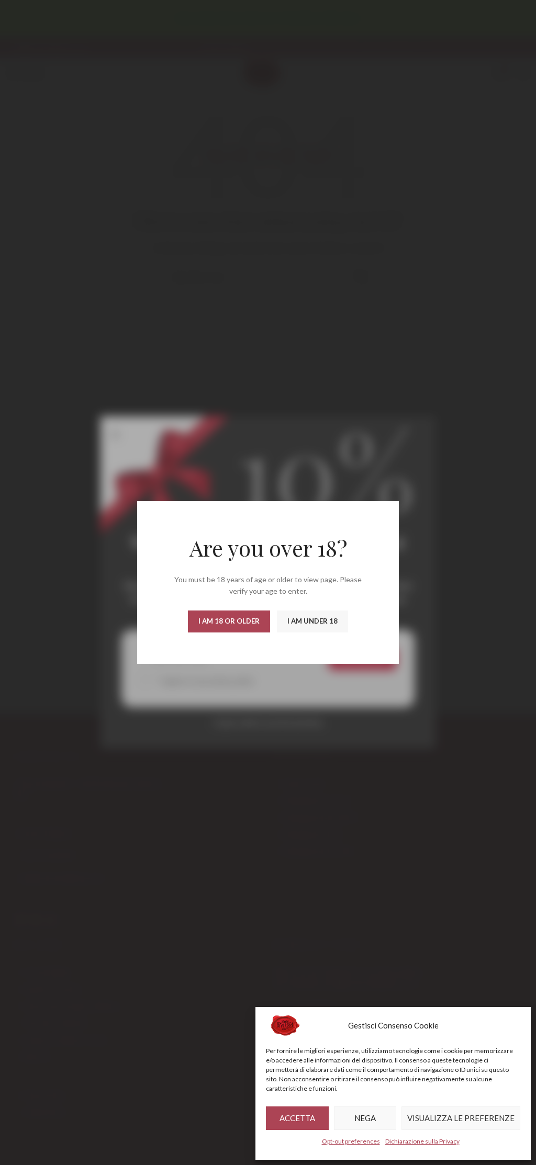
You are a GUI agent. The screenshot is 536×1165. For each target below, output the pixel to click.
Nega (365, 1118)
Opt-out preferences (351, 1141)
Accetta (297, 1118)
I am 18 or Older (229, 621)
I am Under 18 (312, 621)
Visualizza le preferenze (461, 1118)
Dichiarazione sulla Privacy (422, 1141)
